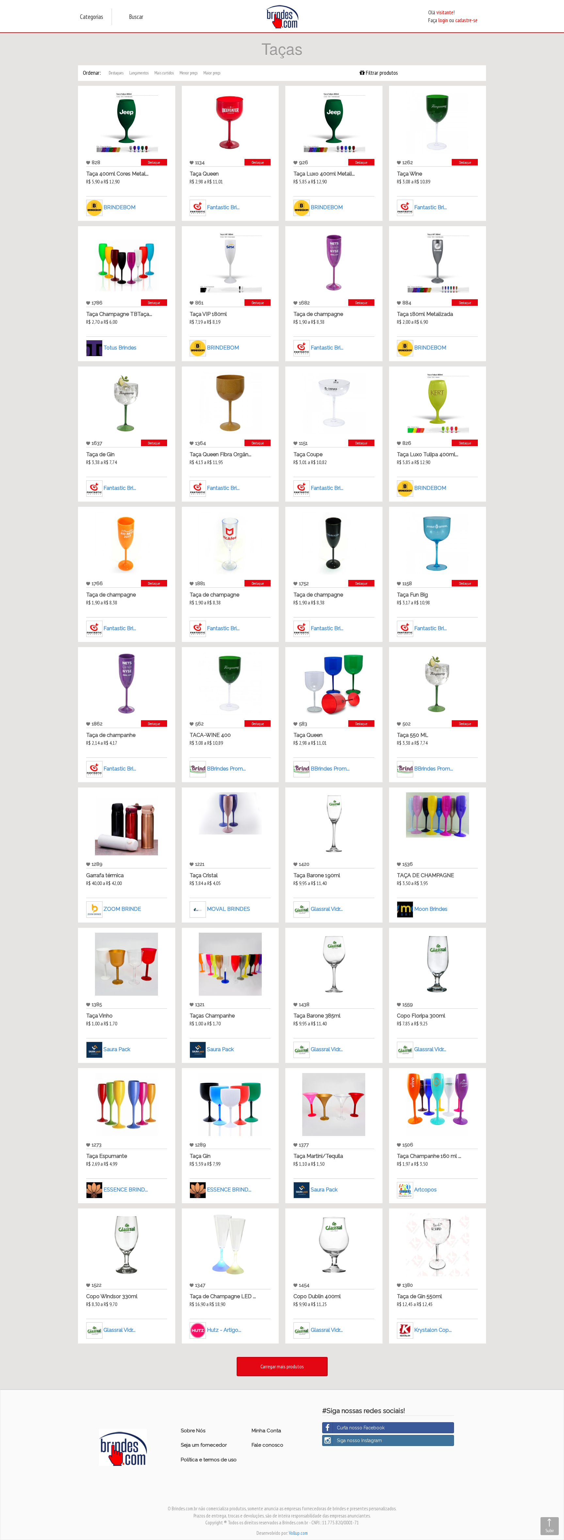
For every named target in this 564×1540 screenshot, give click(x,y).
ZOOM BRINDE (122, 909)
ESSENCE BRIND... (125, 1190)
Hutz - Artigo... (224, 1330)
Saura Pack (116, 1049)
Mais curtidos (164, 73)
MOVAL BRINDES (228, 909)
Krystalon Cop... (433, 1330)
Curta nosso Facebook (360, 1427)
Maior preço (211, 73)
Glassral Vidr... (327, 909)
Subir (549, 1530)
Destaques (116, 73)
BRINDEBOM (119, 207)
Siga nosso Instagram (359, 1440)
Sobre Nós (193, 1431)
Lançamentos (139, 73)
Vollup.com (298, 1533)
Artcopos (425, 1190)
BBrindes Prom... (226, 769)
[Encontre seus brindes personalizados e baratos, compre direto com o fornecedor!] (123, 1447)
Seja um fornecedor (204, 1445)
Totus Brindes (119, 348)
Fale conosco (267, 1445)
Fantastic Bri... (223, 207)
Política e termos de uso (209, 1460)
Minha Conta (266, 1431)
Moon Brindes (430, 909)
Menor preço (188, 73)
